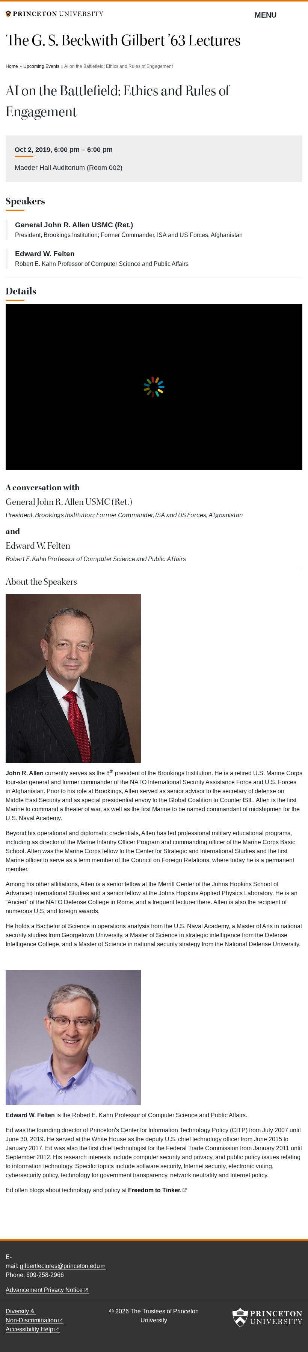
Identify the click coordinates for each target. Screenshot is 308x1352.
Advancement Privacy (44, 1290)
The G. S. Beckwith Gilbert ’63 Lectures (123, 40)
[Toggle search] (297, 15)
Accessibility (29, 1329)
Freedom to (154, 1190)
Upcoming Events (41, 66)
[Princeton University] (54, 13)
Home (12, 66)
